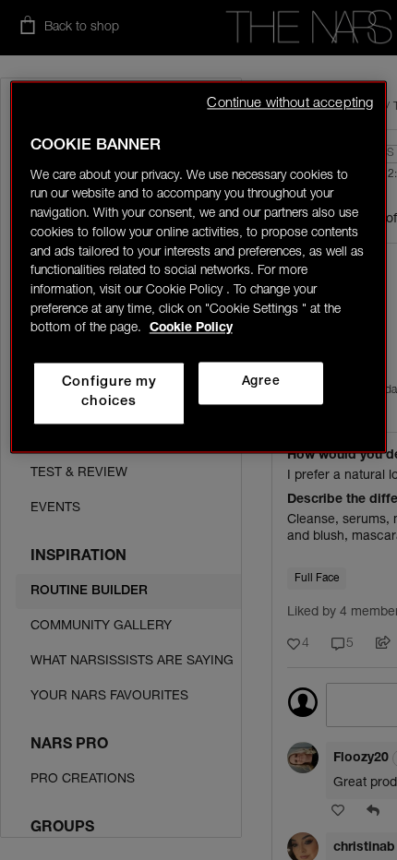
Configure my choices (109, 393)
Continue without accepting (290, 104)
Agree (261, 382)
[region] (199, 266)
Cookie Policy (191, 329)
